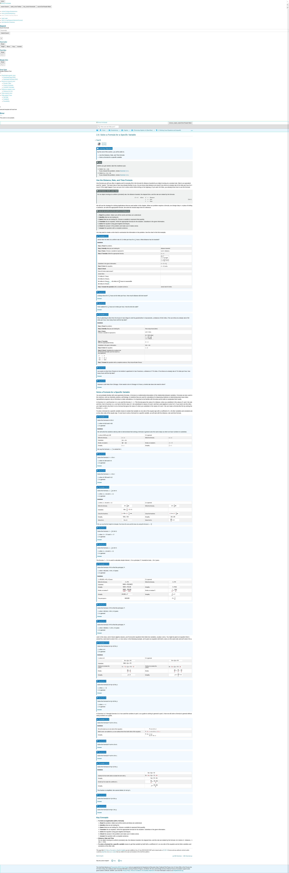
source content (112, 851)
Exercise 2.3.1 (124, 175)
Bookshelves (114, 130)
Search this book (4, 27)
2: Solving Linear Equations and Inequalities (170, 130)
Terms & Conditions (136, 870)
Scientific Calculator (8, 87)
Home (104, 130)
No (121, 860)
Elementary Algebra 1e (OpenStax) (143, 130)
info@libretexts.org (178, 870)
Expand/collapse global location (192, 130)
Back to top (99, 856)
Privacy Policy (126, 870)
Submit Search (5, 33)
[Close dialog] (1, 115)
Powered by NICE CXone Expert (120, 867)
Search (99, 126)
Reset (2, 44)
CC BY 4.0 (165, 850)
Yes (115, 860)
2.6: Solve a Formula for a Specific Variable (114, 850)
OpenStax (104, 143)
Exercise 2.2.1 (124, 171)
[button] (6, 99)
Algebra (126, 130)
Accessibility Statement (148, 870)
